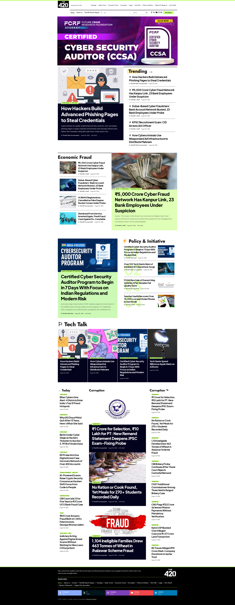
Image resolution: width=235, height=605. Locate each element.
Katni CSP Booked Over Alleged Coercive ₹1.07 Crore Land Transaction (162, 532)
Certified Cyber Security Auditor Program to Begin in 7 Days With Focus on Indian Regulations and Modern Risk (87, 287)
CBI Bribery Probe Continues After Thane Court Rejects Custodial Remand (163, 468)
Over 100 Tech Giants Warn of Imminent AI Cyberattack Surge (139, 265)
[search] (176, 13)
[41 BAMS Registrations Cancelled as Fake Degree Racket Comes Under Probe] (68, 202)
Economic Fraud (136, 189)
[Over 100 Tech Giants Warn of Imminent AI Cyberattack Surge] (166, 269)
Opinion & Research (65, 472)
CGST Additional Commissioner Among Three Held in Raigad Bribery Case (163, 489)
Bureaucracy (63, 414)
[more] (101, 12)
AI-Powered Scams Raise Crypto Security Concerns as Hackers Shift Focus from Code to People (71, 481)
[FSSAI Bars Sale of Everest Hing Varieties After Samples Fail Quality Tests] (166, 285)
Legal (69, 533)
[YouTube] (156, 12)
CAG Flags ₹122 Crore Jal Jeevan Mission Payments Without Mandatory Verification (162, 510)
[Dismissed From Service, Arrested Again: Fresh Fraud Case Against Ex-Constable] (68, 218)
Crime (117, 189)
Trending (159, 358)
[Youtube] (141, 593)
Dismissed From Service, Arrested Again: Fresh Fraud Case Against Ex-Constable (91, 216)
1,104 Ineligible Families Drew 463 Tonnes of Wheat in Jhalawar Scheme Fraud (117, 545)
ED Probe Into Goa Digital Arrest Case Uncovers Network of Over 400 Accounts (71, 459)
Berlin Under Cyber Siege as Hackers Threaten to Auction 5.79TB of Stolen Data (71, 439)
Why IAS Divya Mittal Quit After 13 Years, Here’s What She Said (71, 420)
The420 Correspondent (86, 206)
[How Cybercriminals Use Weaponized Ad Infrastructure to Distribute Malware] (103, 344)
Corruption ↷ (159, 390)
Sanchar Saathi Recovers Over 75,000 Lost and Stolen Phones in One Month (139, 299)
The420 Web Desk (67, 313)
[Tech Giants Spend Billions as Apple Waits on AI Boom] (162, 344)
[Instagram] (159, 12)
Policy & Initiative (67, 271)
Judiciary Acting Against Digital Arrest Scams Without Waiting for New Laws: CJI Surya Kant (71, 542)
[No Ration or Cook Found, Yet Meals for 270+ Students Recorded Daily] (117, 467)
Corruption (96, 424)
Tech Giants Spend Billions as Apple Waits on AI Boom (162, 364)
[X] (154, 12)
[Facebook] (152, 12)
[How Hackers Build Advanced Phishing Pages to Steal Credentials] (90, 85)
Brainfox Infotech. (92, 599)
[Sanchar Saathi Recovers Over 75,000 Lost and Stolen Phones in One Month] (166, 301)
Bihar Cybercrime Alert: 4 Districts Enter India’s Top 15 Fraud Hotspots (71, 402)
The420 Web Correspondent (71, 135)
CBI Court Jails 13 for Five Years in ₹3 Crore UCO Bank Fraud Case (71, 501)
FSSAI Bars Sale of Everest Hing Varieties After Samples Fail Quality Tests (139, 283)
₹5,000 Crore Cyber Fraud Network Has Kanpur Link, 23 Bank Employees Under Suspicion (151, 93)
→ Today (64, 390)
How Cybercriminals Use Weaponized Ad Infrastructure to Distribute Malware (148, 138)
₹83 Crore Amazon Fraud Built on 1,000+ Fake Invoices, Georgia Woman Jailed (71, 520)
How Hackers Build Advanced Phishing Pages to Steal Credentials (89, 114)
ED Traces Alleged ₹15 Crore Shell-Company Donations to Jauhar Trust (163, 552)
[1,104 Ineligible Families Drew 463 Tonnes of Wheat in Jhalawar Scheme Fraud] (117, 521)
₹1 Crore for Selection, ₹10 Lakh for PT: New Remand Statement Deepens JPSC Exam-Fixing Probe (115, 436)
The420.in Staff (135, 100)
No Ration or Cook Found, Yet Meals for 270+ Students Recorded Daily (117, 492)
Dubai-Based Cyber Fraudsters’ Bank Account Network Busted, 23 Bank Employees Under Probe (149, 109)
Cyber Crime (65, 103)
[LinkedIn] (161, 12)
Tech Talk (74, 103)
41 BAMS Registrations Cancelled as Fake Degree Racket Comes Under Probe (92, 200)
